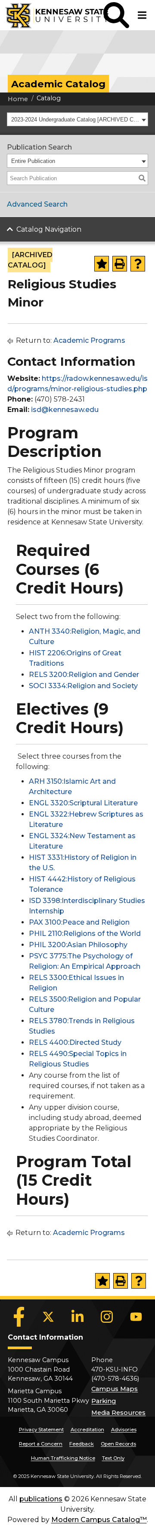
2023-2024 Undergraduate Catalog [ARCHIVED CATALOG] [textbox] (75, 119)
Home (18, 99)
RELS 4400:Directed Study (75, 1042)
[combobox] (77, 119)
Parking (103, 1401)
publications (40, 1499)
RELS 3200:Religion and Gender (84, 674)
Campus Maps (114, 1389)
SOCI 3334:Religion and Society (83, 686)
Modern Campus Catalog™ (99, 1520)
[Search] (142, 178)
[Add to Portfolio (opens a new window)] (101, 263)
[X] (48, 1316)
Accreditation (87, 1430)
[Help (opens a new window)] (137, 263)
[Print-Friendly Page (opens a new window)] (119, 263)
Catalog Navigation (48, 229)
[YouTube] (136, 1316)
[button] (116, 15)
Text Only (113, 1458)
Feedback (81, 1444)
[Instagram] (106, 1316)
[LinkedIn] (77, 1316)
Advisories (123, 1430)
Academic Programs (89, 340)
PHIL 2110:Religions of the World (85, 933)
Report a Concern (40, 1444)
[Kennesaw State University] (51, 15)
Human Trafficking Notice (63, 1458)
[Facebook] (18, 1316)
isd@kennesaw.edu (65, 409)
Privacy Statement (41, 1430)
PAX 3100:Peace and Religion (79, 922)
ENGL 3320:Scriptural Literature (83, 803)
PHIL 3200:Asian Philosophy (78, 945)
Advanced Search (37, 204)
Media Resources (118, 1413)
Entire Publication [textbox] (33, 161)
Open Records (118, 1444)
